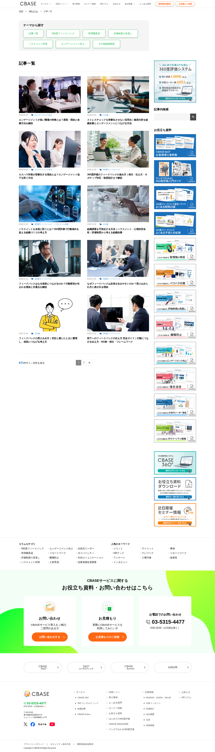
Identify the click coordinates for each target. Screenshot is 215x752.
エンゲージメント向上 (73, 44)
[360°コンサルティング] (86, 667)
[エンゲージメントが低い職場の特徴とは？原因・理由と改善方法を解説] (50, 112)
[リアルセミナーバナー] (175, 525)
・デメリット (147, 548)
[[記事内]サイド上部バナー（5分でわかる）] (175, 102)
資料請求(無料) (164, 4)
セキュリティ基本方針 (60, 744)
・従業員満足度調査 (86, 562)
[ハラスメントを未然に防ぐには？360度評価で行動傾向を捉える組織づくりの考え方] (50, 221)
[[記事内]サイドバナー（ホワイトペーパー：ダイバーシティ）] (175, 442)
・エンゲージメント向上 (60, 548)
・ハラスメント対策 (29, 562)
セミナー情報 (90, 4)
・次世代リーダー (84, 548)
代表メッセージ (153, 703)
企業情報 (149, 692)
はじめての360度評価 (119, 718)
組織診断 (173, 667)
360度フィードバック (63, 33)
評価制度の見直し (123, 33)
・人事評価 (145, 557)
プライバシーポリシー (34, 744)
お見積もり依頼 (185, 4)
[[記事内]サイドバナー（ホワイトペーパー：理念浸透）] (175, 390)
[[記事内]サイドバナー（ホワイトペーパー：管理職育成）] (175, 260)
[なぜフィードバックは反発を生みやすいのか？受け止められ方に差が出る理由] (118, 276)
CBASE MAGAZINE (118, 724)
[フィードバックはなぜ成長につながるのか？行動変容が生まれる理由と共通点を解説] (50, 276)
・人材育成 (53, 562)
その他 (105, 115)
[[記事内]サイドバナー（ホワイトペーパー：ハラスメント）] (175, 286)
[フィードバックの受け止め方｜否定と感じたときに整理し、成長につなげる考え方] (50, 330)
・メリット (117, 548)
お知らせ (116, 4)
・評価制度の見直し (29, 557)
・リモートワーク (56, 553)
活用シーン (60, 4)
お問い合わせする (49, 637)
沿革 (148, 720)
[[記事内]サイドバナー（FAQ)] (175, 208)
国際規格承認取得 (85, 744)
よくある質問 (145, 4)
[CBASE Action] (129, 667)
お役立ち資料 (115, 713)
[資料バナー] (175, 499)
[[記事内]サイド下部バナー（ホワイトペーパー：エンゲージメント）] (175, 364)
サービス (80, 692)
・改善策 (172, 557)
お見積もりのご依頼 (107, 637)
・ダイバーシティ (84, 553)
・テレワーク (147, 553)
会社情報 (128, 4)
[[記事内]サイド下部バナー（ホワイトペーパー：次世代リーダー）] (175, 416)
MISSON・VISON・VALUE (158, 697)
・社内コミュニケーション (89, 557)
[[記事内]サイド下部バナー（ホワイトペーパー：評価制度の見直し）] (175, 312)
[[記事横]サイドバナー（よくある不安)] (175, 234)
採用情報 (150, 725)
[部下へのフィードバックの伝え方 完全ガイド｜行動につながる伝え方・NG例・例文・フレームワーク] (118, 330)
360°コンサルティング (88, 703)
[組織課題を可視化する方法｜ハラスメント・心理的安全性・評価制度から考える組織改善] (118, 221)
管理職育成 (94, 33)
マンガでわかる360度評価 (121, 729)
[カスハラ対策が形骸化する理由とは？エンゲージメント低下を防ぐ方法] (50, 167)
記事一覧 (33, 33)
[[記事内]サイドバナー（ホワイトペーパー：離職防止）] (175, 338)
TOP (21, 11)
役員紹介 (150, 709)
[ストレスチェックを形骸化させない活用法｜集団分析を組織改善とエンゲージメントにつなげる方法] (118, 112)
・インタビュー (119, 562)
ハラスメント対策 (38, 44)
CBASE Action (84, 714)
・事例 (171, 548)
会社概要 (150, 714)
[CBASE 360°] (43, 667)
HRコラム (104, 4)
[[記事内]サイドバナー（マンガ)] (175, 182)
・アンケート (118, 557)
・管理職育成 (26, 553)
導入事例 (76, 4)
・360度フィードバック (31, 548)
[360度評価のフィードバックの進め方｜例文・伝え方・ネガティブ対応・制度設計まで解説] (118, 167)
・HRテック (117, 553)
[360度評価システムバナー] (175, 474)
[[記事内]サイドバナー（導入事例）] (175, 156)
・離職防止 (53, 557)
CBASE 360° (83, 697)
